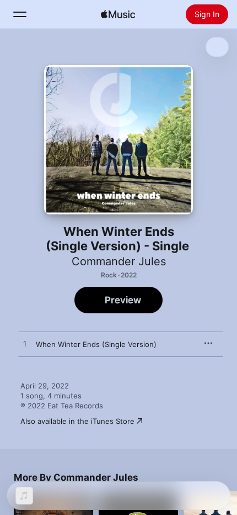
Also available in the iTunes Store (77, 421)
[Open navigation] (20, 14)
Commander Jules (119, 261)
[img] (118, 14)
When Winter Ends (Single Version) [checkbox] (96, 344)
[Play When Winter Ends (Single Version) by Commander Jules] (25, 344)
